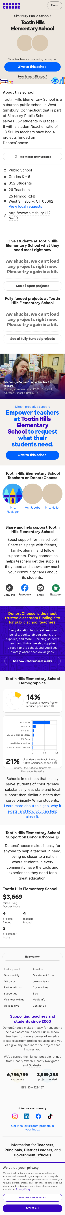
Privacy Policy (23, 1189)
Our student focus (43, 975)
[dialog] (32, 1188)
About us (38, 969)
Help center (32, 956)
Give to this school (32, 67)
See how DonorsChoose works (32, 661)
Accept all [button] (32, 1208)
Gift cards (10, 981)
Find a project (12, 969)
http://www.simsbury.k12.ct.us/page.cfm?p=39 (31, 215)
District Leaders (38, 1150)
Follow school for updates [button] (35, 156)
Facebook (25, 594)
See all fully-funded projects (32, 339)
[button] (9, 590)
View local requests (25, 206)
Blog (35, 993)
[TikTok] (50, 1116)
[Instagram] (15, 1116)
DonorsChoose (11, 6)
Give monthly (11, 975)
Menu (54, 5)
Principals (13, 1150)
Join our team (41, 981)
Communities (40, 987)
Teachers (45, 1145)
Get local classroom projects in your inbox (32, 1127)
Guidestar (35, 1065)
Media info (39, 999)
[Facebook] (38, 1116)
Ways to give (11, 1005)
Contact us (39, 1005)
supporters (17, 1076)
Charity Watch (23, 1061)
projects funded (47, 1076)
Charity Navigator (46, 1061)
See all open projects (32, 286)
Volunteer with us (14, 999)
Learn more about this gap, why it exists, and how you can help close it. (32, 811)
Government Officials (32, 1155)
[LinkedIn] (26, 1116)
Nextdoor (56, 594)
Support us (10, 993)
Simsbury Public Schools (32, 16)
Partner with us (13, 987)
